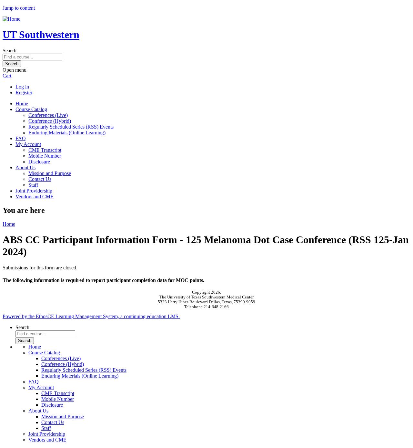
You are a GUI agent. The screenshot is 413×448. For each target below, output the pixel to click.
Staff (33, 185)
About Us (25, 167)
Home (21, 103)
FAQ (20, 138)
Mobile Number (44, 156)
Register (23, 92)
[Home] (11, 19)
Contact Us (39, 179)
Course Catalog (31, 109)
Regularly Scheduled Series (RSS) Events (71, 127)
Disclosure (39, 161)
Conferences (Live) (48, 115)
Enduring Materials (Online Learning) (67, 132)
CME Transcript (44, 150)
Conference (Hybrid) (49, 121)
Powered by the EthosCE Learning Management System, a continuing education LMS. (91, 316)
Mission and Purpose (49, 173)
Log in (22, 86)
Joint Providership (33, 190)
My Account (28, 144)
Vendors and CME (34, 196)
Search (9, 50)
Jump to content (19, 8)
